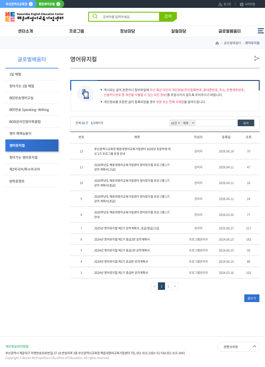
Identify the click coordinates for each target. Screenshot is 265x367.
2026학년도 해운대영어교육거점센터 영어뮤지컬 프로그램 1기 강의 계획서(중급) (132, 182)
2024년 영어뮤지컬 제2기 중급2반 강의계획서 (122, 239)
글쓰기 (251, 298)
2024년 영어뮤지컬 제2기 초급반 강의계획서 (121, 261)
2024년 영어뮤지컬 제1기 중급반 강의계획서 (121, 272)
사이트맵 (250, 4)
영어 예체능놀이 (20, 133)
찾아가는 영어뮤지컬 (23, 157)
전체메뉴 (261, 29)
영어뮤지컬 (17, 145)
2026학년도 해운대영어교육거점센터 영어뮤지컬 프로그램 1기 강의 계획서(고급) (132, 167)
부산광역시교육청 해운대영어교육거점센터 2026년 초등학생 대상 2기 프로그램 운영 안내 (132, 151)
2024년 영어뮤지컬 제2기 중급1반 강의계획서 (122, 250)
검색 (168, 16)
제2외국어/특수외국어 (24, 169)
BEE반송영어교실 (21, 97)
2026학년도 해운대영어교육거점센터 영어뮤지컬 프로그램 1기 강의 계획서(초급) (132, 198)
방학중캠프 (17, 181)
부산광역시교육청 (16, 4)
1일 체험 (15, 74)
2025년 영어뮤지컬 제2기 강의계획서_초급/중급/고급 (126, 228)
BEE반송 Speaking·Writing (29, 109)
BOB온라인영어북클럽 (25, 121)
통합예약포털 (47, 4)
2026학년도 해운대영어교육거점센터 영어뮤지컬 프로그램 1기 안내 (132, 214)
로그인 (227, 4)
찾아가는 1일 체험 (21, 85)
